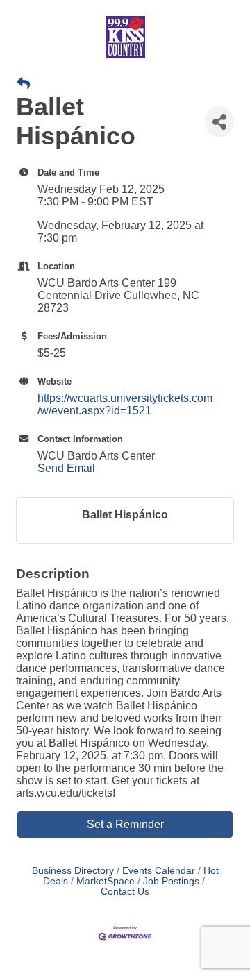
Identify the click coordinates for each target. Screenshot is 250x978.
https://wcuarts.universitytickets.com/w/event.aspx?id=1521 (125, 404)
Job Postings (171, 881)
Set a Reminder (125, 824)
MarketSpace (105, 881)
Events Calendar (158, 871)
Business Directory (73, 871)
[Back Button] (23, 84)
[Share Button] (219, 121)
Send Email (66, 468)
